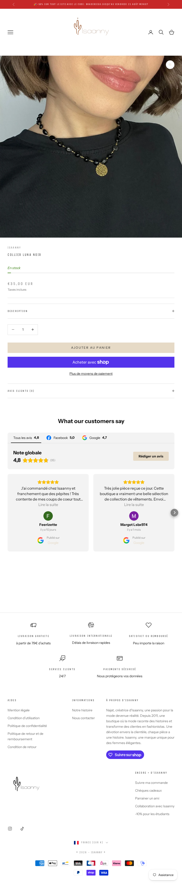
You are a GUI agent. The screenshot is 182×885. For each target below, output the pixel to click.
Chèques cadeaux (148, 790)
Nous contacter (83, 718)
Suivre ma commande (151, 783)
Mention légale (19, 710)
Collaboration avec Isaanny (154, 806)
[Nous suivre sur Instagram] (10, 828)
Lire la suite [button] (48, 504)
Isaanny (14, 247)
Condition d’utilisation (24, 718)
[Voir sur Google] (48, 516)
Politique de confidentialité (27, 726)
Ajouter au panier (91, 347)
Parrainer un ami (147, 798)
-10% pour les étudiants (152, 814)
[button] (7, 512)
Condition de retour (22, 747)
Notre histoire (82, 710)
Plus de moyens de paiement (91, 373)
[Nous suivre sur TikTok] (22, 828)
